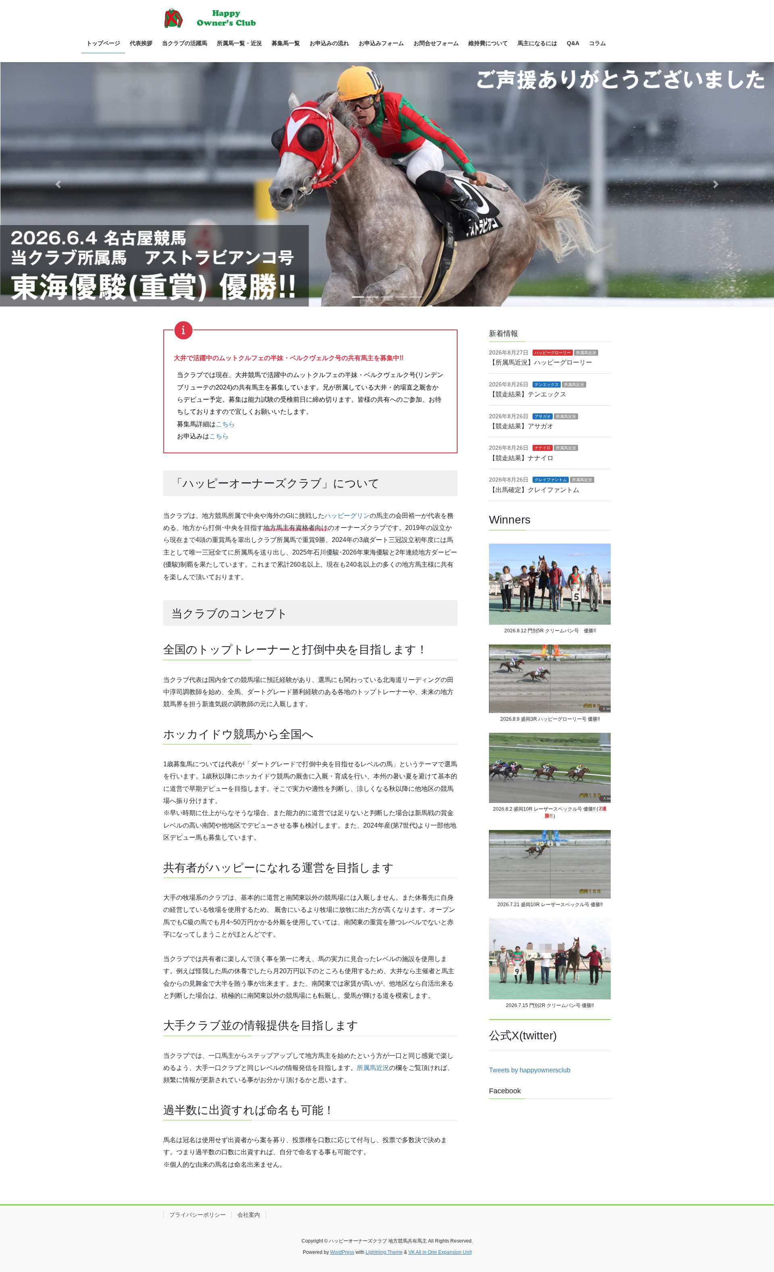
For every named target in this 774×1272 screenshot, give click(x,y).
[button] (58, 184)
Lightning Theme (384, 1252)
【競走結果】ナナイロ (521, 458)
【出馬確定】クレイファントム (534, 489)
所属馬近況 (373, 1067)
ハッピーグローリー (553, 352)
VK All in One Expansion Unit (440, 1252)
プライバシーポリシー (197, 1215)
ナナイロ (543, 448)
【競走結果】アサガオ (521, 426)
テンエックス (547, 384)
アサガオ (543, 416)
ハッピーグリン (347, 515)
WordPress (342, 1252)
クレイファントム (551, 480)
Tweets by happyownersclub (529, 1070)
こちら (225, 424)
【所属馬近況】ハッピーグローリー (540, 362)
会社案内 (248, 1215)
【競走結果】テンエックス (527, 394)
